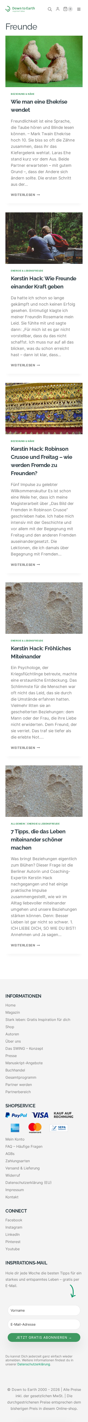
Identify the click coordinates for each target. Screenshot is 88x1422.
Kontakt (12, 1197)
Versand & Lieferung (22, 1168)
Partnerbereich (18, 1092)
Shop (9, 1027)
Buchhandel (15, 1070)
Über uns (13, 1041)
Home (10, 1005)
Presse (11, 1055)
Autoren (12, 1034)
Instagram (13, 1227)
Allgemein (18, 823)
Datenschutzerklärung (33, 1364)
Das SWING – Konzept (24, 1048)
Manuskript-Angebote (24, 1063)
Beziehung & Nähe (22, 94)
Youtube (12, 1249)
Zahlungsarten (17, 1161)
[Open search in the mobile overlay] (50, 9)
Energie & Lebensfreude (27, 270)
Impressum (14, 1189)
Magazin (12, 1012)
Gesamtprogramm (20, 1077)
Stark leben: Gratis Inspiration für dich (37, 1019)
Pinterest (13, 1241)
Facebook (13, 1220)
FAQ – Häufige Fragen (23, 1146)
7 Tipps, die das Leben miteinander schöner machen (38, 839)
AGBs (9, 1153)
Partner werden (18, 1084)
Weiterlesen (25, 195)
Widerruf (12, 1175)
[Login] (58, 9)
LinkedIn (12, 1234)
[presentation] (44, 61)
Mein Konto (15, 1139)
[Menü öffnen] (79, 9)
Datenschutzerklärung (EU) (28, 1182)
